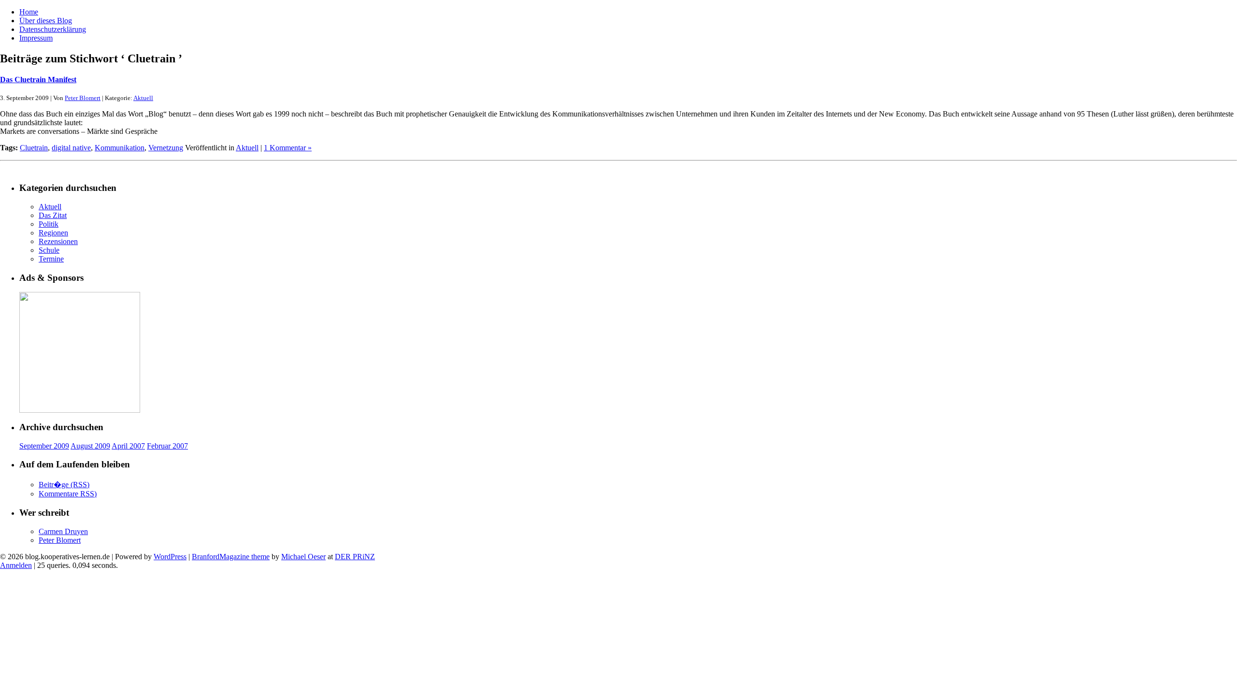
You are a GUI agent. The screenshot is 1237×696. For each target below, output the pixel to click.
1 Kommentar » (288, 148)
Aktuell (143, 98)
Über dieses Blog (45, 20)
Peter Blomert (83, 98)
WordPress (170, 556)
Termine (51, 259)
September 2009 (44, 446)
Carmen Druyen (63, 531)
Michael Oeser (303, 556)
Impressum (36, 38)
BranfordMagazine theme (231, 556)
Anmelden (16, 565)
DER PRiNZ (355, 556)
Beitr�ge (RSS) (64, 484)
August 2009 (90, 446)
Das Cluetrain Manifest (38, 79)
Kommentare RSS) (68, 494)
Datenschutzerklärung (52, 29)
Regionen (53, 233)
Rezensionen (58, 241)
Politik (48, 224)
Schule (49, 250)
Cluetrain (34, 148)
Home (28, 12)
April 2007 (128, 446)
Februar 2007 (167, 446)
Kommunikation (119, 148)
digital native (71, 148)
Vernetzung (165, 148)
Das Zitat (53, 215)
